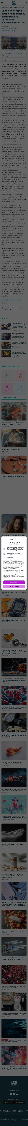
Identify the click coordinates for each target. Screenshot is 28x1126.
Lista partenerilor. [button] (13, 568)
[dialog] (14, 563)
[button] (14, 558)
